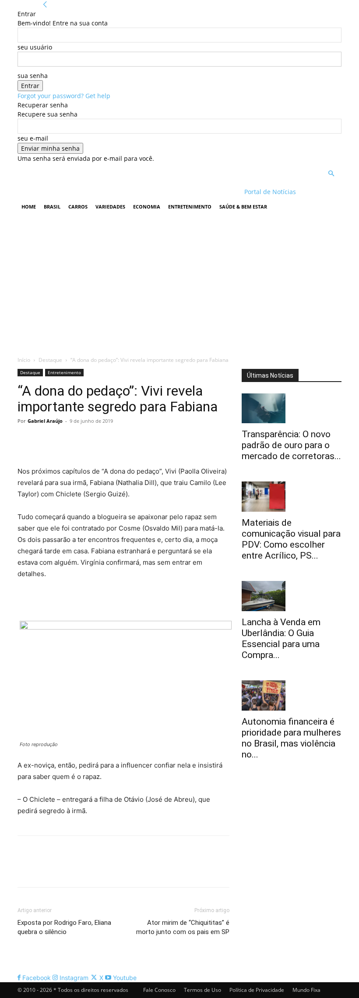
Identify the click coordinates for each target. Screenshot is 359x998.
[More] (107, 440)
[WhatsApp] (86, 440)
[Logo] (74, 192)
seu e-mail (33, 138)
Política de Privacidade (256, 990)
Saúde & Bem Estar (243, 206)
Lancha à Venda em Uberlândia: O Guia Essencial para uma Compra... (281, 638)
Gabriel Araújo (45, 421)
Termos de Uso (202, 990)
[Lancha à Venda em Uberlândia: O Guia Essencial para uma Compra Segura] (291, 596)
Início (24, 360)
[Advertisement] (179, 283)
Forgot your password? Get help (64, 96)
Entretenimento (189, 206)
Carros (78, 206)
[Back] (45, 4)
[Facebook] (26, 440)
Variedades (110, 206)
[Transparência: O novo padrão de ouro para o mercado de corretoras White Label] (291, 408)
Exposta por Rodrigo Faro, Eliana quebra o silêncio (64, 927)
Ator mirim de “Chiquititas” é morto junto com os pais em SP (182, 927)
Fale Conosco (159, 990)
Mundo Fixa (306, 990)
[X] (46, 440)
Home (28, 206)
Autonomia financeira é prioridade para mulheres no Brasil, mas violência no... (291, 738)
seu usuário (35, 47)
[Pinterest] (66, 440)
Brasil (52, 206)
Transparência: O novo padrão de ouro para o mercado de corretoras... (291, 445)
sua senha (33, 75)
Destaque (50, 360)
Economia (146, 206)
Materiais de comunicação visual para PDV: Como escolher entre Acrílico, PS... (291, 539)
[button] (330, 174)
